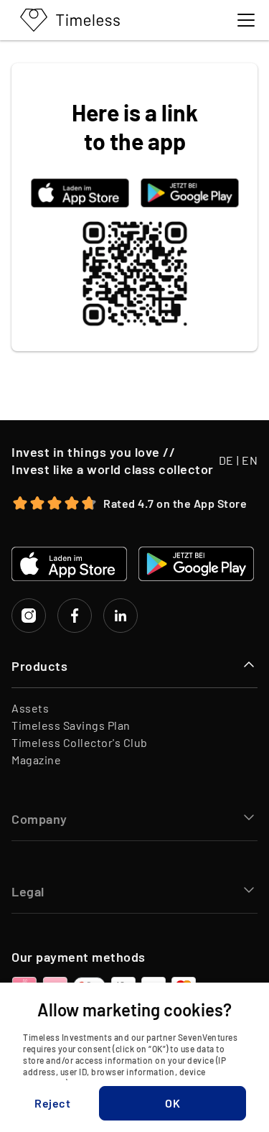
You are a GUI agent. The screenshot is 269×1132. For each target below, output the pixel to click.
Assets (30, 708)
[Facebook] (74, 615)
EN (250, 460)
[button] (52, 1103)
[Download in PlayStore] (190, 193)
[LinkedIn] (120, 615)
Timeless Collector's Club (79, 742)
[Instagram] (28, 615)
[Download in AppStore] (80, 193)
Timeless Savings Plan (71, 725)
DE (226, 460)
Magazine (36, 759)
